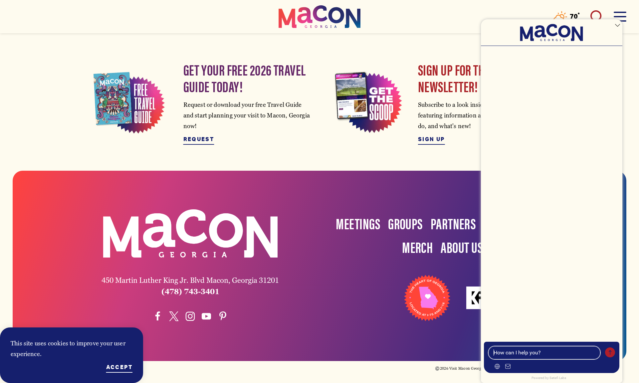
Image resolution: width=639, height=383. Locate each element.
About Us (462, 246)
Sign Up (431, 139)
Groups (405, 223)
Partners (453, 223)
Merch (417, 246)
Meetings (358, 223)
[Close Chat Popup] (617, 26)
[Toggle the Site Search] (596, 16)
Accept (119, 367)
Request (198, 139)
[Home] (319, 16)
